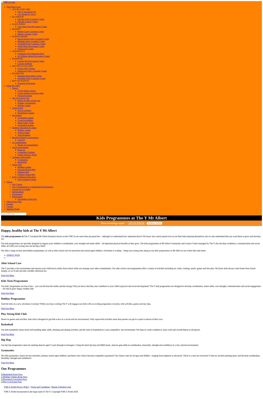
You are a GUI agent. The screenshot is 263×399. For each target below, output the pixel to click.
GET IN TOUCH (136, 223)
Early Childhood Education (24, 177)
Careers (10, 206)
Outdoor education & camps (24, 128)
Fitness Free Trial (14, 202)
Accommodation (19, 142)
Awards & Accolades (21, 189)
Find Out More (7, 275)
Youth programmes (20, 147)
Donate (10, 204)
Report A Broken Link (61, 387)
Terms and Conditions (40, 387)
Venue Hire (17, 165)
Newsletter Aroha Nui (27, 199)
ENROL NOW (154, 223)
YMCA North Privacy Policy (16, 387)
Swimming (17, 115)
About (9, 182)
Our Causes (17, 184)
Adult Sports (17, 108)
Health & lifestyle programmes (25, 137)
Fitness (15, 88)
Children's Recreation (21, 157)
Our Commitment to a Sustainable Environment (32, 187)
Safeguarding (18, 192)
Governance (17, 194)
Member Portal (13, 209)
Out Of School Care (20, 98)
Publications (17, 197)
